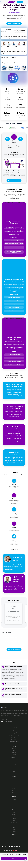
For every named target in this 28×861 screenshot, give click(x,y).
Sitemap (14, 764)
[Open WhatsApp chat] (17, 846)
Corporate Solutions (14, 741)
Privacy (14, 752)
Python (14, 790)
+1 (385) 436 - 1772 (11, 1)
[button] (25, 859)
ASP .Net (14, 783)
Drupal (14, 829)
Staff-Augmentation (14, 730)
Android (14, 814)
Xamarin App (14, 822)
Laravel (14, 785)
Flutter (14, 820)
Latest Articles (14, 762)
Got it (13, 858)
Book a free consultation (14, 23)
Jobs (14, 771)
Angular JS (14, 799)
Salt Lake (14, 837)
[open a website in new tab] (2, 846)
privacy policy (16, 855)
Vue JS (14, 805)
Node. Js (14, 781)
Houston (14, 839)
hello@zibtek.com (8, 723)
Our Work (14, 748)
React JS (14, 803)
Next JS (14, 807)
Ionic (14, 816)
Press (14, 766)
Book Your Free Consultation (14, 649)
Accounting (14, 732)
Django (14, 792)
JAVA (14, 779)
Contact (20, 1)
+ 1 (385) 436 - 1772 (8, 721)
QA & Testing (14, 739)
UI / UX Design (14, 737)
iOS (14, 812)
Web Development (14, 734)
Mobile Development (14, 735)
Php (14, 787)
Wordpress (14, 831)
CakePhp (14, 788)
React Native (14, 801)
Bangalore (14, 841)
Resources (14, 760)
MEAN (14, 827)
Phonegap (14, 818)
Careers (14, 754)
